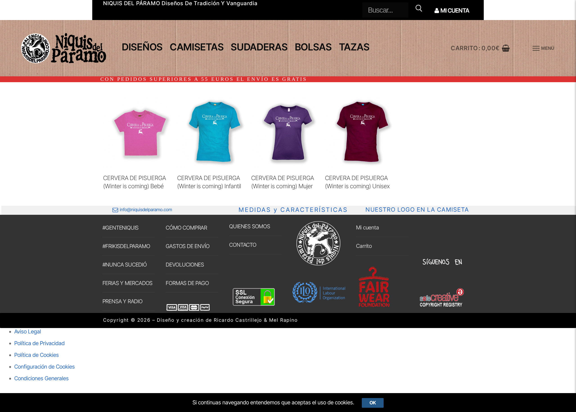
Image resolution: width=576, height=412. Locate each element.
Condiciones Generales (41, 378)
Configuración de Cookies (44, 366)
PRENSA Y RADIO (122, 301)
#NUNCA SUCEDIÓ (124, 264)
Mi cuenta (367, 227)
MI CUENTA (454, 10)
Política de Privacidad (39, 343)
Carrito (364, 246)
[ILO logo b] (318, 301)
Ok (372, 402)
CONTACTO (242, 245)
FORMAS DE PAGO (187, 283)
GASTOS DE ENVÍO (187, 246)
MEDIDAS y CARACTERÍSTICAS (293, 209)
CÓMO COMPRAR (186, 227)
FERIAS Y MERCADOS (127, 283)
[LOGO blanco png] (318, 265)
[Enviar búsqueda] (418, 10)
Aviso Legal (27, 331)
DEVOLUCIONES (185, 264)
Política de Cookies (36, 355)
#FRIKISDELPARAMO (126, 246)
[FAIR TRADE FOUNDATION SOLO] (374, 306)
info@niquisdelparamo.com (146, 209)
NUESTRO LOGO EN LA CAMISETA (417, 209)
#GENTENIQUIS (120, 227)
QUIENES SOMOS (249, 226)
